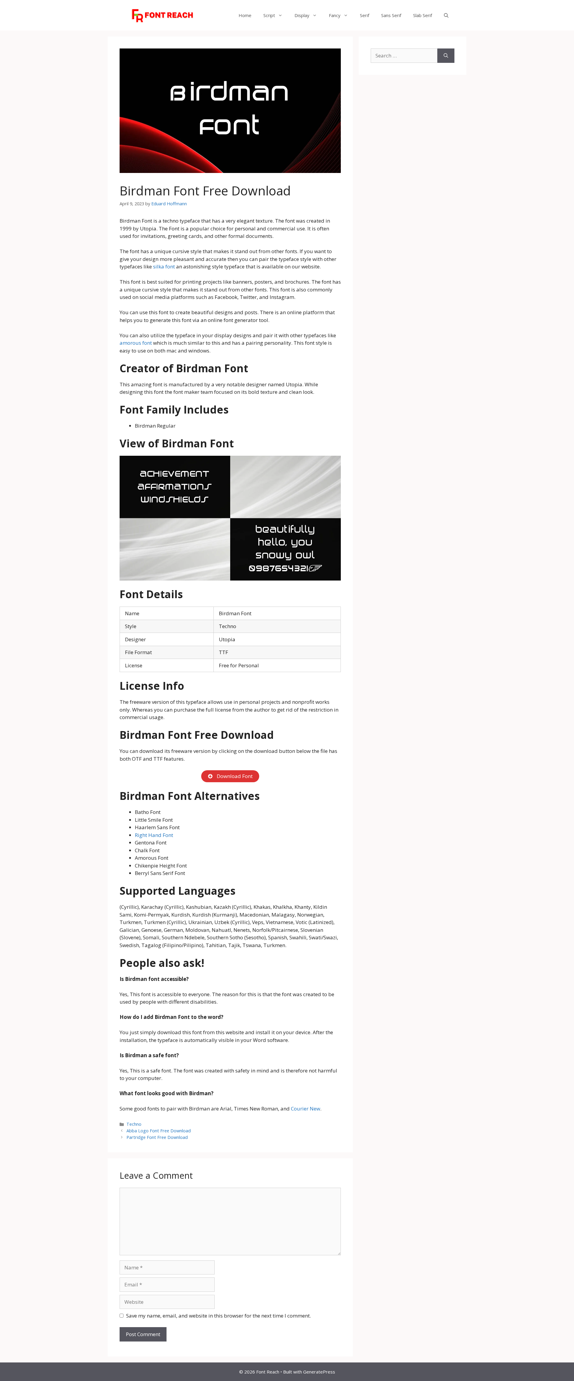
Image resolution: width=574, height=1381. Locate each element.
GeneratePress (319, 1372)
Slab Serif (422, 15)
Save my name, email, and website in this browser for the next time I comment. (218, 1315)
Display (301, 15)
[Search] (445, 55)
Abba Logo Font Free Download (158, 1131)
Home (245, 15)
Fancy (335, 15)
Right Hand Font (154, 835)
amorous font (136, 342)
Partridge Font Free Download (157, 1137)
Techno (133, 1124)
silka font (164, 266)
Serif (364, 15)
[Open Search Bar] (446, 15)
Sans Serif (391, 15)
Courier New (305, 1108)
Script (269, 15)
